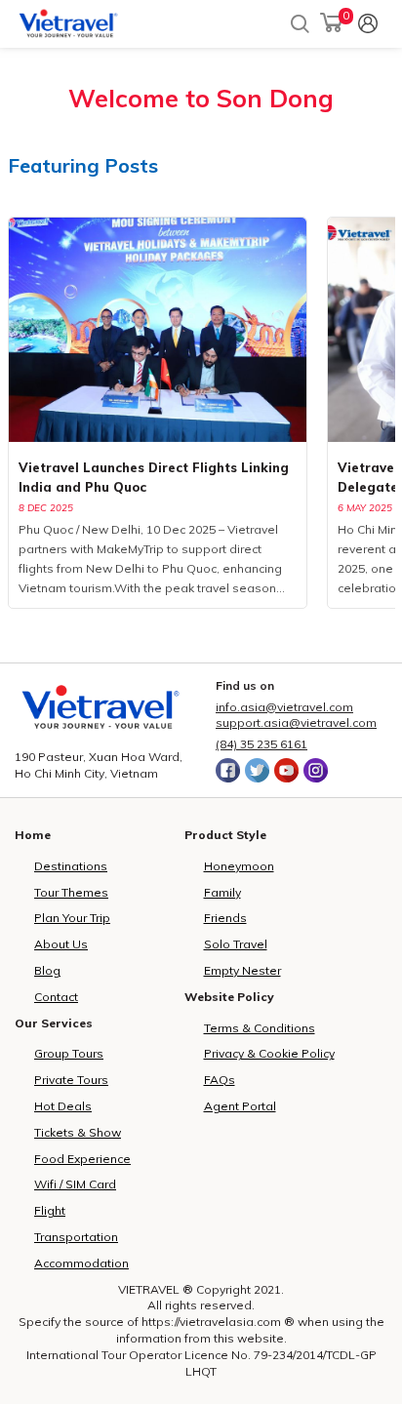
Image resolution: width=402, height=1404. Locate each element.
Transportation (76, 1236)
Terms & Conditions (259, 1028)
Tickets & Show (77, 1132)
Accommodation (81, 1263)
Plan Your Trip (72, 917)
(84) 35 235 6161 (261, 744)
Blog (47, 970)
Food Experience (82, 1158)
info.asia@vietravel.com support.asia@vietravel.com (296, 715)
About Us (61, 944)
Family (222, 892)
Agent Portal (240, 1106)
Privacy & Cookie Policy (269, 1053)
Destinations (70, 866)
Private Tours (71, 1079)
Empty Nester (242, 970)
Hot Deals (63, 1106)
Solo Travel (235, 944)
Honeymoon (239, 866)
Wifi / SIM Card (75, 1184)
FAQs (219, 1079)
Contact (56, 996)
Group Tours (68, 1053)
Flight (49, 1210)
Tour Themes (71, 892)
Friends (225, 917)
